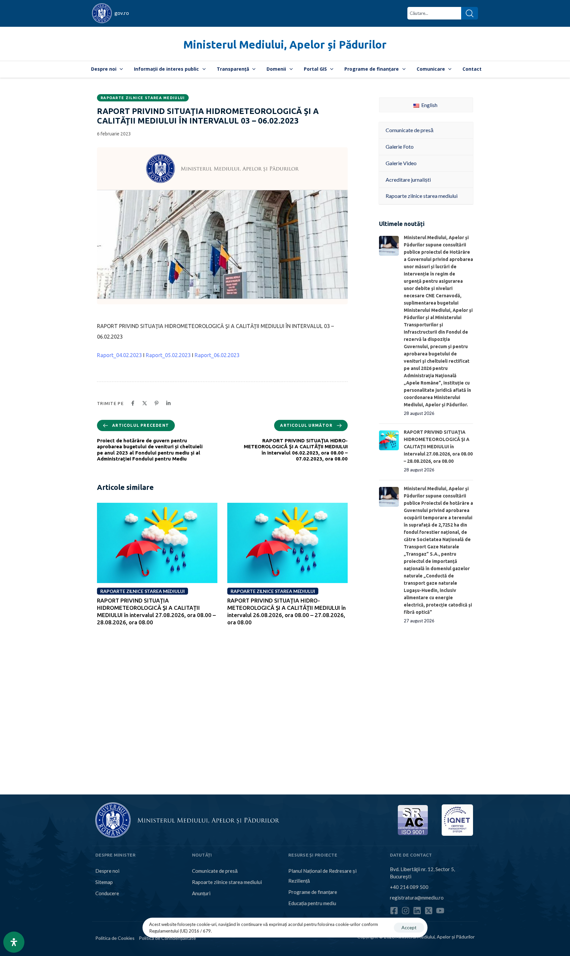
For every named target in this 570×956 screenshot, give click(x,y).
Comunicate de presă (215, 871)
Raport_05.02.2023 (168, 355)
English (428, 105)
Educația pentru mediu (312, 903)
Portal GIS (315, 69)
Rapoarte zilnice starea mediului (143, 98)
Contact (472, 69)
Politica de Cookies (115, 938)
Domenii (276, 69)
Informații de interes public (166, 69)
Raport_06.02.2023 (217, 355)
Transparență (233, 69)
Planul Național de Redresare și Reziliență (322, 876)
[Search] (469, 13)
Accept (409, 927)
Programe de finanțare (371, 69)
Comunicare (431, 69)
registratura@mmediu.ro (417, 898)
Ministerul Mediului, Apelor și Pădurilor (285, 44)
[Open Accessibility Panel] (13, 942)
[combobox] (434, 13)
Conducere (107, 893)
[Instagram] (405, 910)
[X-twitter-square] (429, 910)
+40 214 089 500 (409, 887)
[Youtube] (440, 910)
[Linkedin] (417, 910)
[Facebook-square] (394, 910)
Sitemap (104, 882)
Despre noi (103, 69)
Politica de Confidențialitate (167, 938)
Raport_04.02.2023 (119, 355)
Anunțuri (201, 893)
